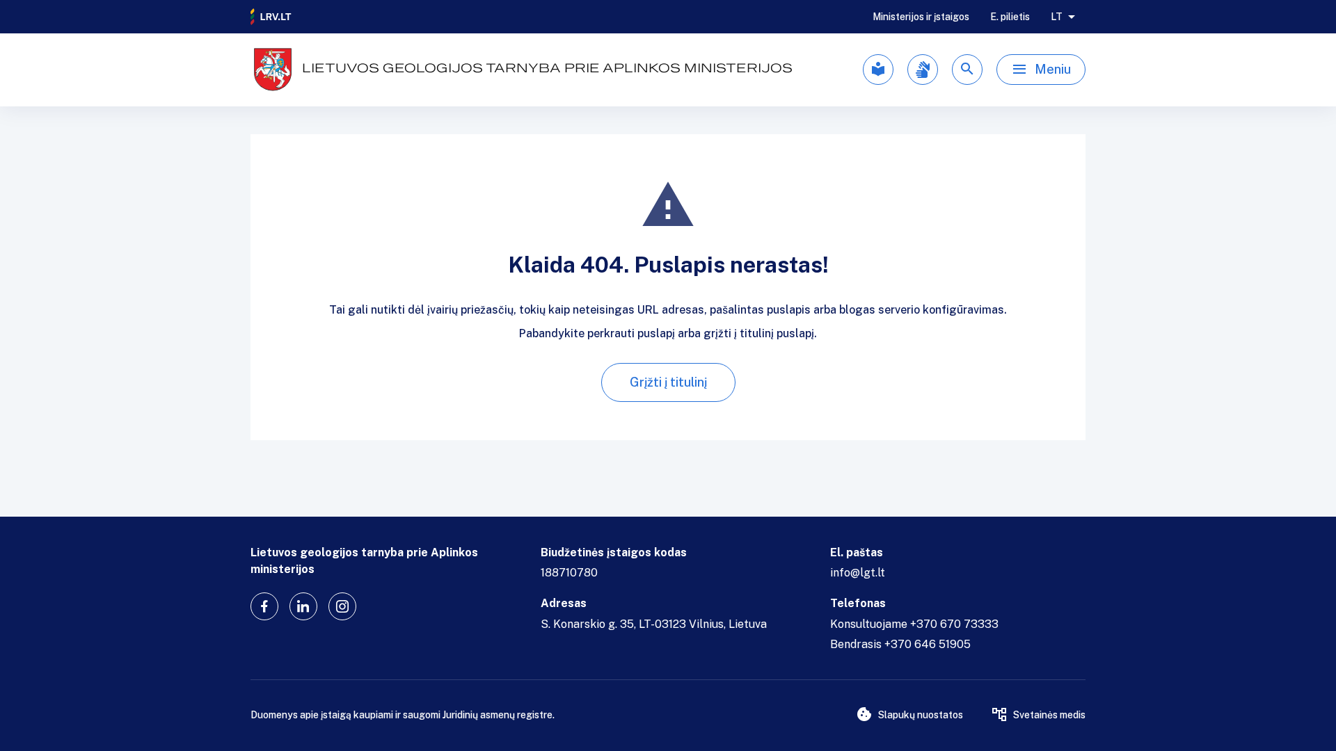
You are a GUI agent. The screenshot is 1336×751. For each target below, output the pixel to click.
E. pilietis (1010, 16)
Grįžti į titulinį (668, 382)
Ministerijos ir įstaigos (921, 16)
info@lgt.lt (857, 572)
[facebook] (264, 606)
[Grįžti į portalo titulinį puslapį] (271, 16)
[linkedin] (303, 606)
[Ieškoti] (967, 69)
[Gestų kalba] (922, 69)
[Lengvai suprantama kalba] (878, 69)
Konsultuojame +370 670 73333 (914, 624)
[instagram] (342, 606)
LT (1057, 16)
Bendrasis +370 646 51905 (900, 644)
